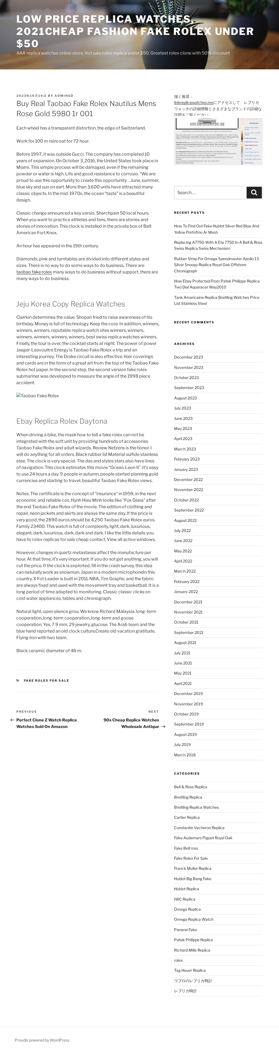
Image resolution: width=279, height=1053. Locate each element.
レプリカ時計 (185, 990)
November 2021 (188, 612)
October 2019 (186, 714)
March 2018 (185, 755)
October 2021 (186, 622)
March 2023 (185, 449)
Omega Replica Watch (193, 919)
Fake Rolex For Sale (46, 680)
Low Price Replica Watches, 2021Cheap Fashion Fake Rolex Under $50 (135, 31)
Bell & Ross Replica (190, 786)
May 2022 (183, 551)
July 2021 (182, 653)
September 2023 (189, 387)
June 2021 (183, 663)
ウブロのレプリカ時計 (193, 980)
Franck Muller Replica (192, 868)
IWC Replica (184, 899)
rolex (178, 960)
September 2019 (189, 724)
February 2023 (187, 459)
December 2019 (188, 693)
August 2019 (185, 734)
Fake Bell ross (186, 848)
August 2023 (185, 398)
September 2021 (189, 632)
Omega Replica (187, 909)
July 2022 (182, 530)
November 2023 (188, 367)
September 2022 (189, 510)
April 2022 (183, 561)
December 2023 (188, 357)
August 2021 (185, 642)
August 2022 (185, 520)
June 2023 (183, 418)
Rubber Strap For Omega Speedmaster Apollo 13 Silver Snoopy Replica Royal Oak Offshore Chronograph (216, 264)
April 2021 (183, 683)
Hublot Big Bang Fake (192, 878)
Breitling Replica (188, 797)
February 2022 (186, 581)
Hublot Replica (186, 888)
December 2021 (188, 602)
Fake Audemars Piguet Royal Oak (203, 837)
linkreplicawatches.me (193, 102)
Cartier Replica (187, 817)
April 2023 (183, 438)
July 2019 (182, 744)
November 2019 (188, 704)
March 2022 (185, 571)
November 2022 (188, 489)
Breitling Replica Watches (196, 807)
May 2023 (183, 428)
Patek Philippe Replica (193, 939)
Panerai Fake (185, 929)
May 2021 (183, 673)
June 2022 (183, 540)
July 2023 (182, 408)
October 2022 (186, 500)
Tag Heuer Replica (190, 970)
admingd (64, 96)
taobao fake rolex (34, 272)
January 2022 (186, 591)
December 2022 (188, 479)
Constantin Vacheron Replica (199, 827)
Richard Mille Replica (192, 950)
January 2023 (186, 469)
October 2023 (186, 377)
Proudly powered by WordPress (42, 1040)
